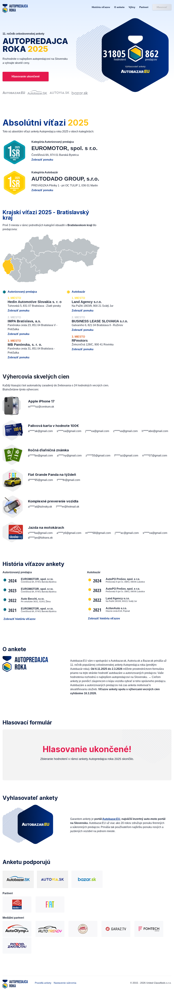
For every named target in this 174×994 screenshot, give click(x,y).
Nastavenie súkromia (65, 982)
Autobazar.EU (111, 818)
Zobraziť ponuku (42, 159)
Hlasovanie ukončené (26, 76)
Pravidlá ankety (43, 982)
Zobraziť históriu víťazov (20, 619)
